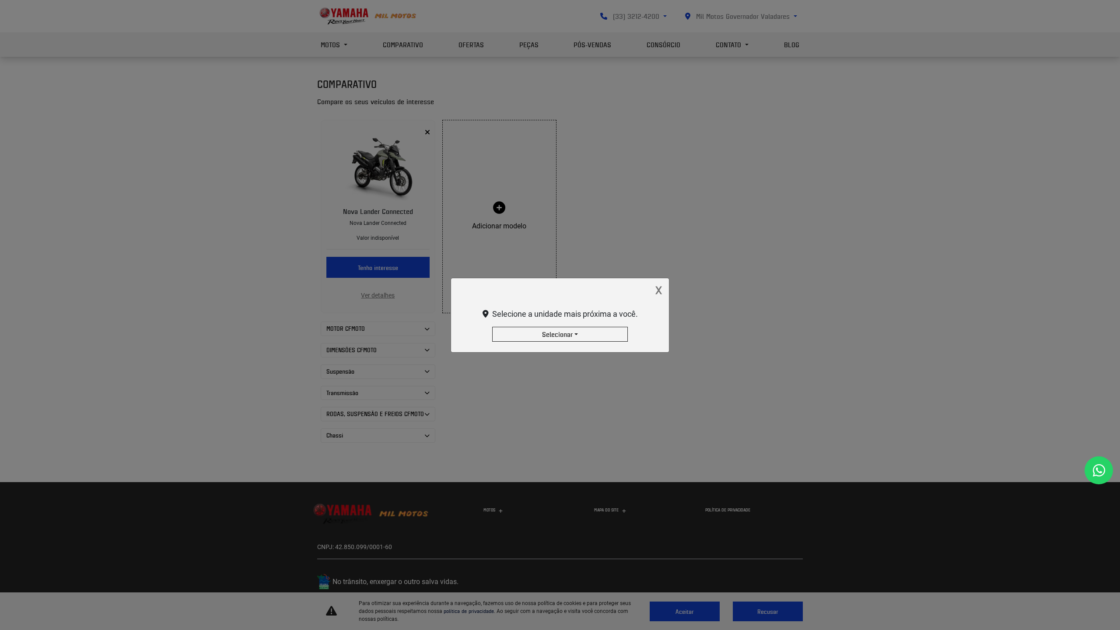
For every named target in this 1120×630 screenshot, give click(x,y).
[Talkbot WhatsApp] (1099, 470)
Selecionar (557, 334)
